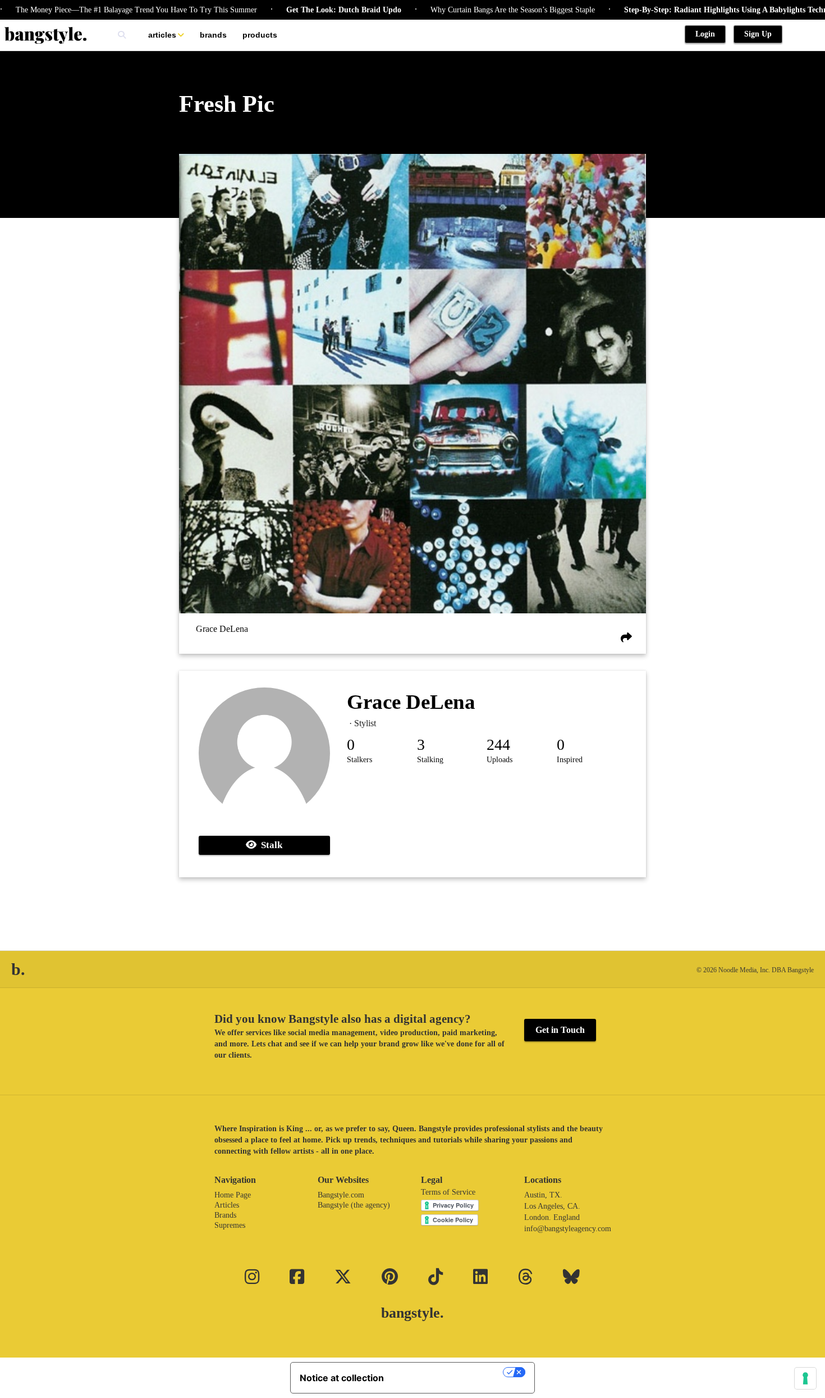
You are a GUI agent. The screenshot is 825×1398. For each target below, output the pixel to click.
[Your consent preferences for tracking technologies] (805, 1378)
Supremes (229, 1225)
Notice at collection (342, 1377)
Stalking (430, 759)
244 (498, 744)
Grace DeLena (222, 629)
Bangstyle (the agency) (354, 1205)
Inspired (570, 759)
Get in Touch (560, 1030)
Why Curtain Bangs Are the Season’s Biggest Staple (478, 10)
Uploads (499, 759)
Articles (162, 34)
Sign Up (758, 34)
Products (259, 34)
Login (705, 34)
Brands (213, 34)
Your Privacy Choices (449, 1372)
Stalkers (359, 759)
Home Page (232, 1195)
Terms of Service (448, 1192)
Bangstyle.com (341, 1195)
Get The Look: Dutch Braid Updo (309, 10)
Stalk (269, 845)
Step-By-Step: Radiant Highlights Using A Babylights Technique (699, 10)
